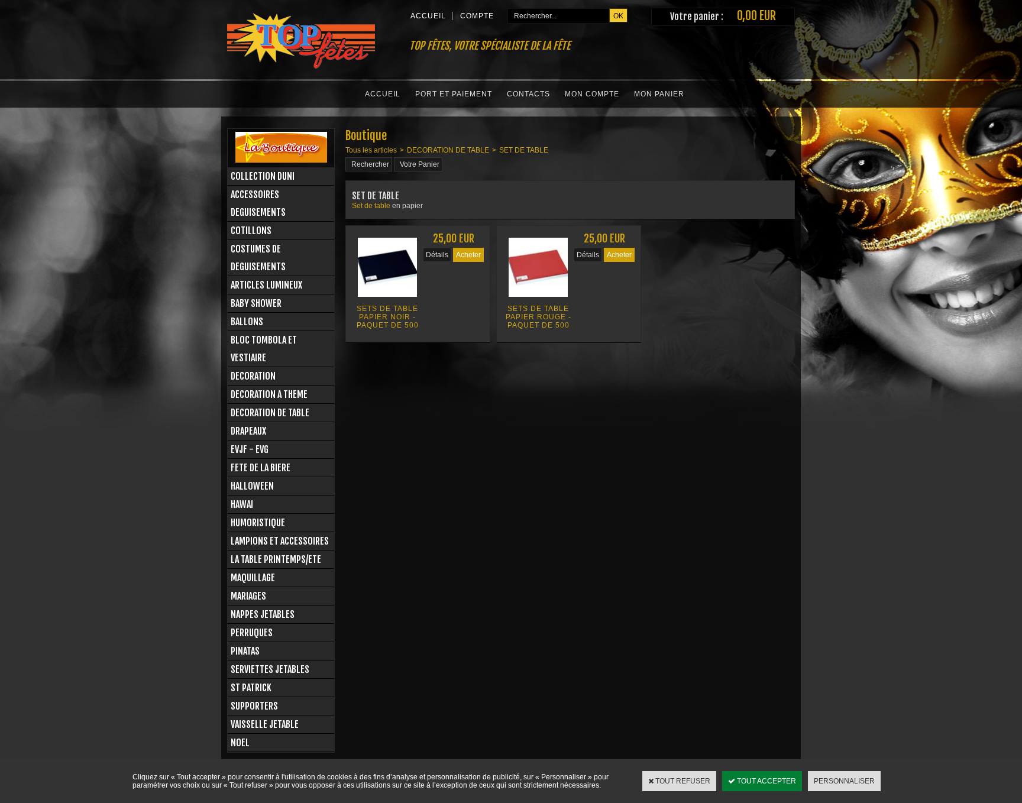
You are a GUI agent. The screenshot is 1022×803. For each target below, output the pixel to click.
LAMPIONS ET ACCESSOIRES (280, 541)
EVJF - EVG (250, 449)
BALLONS (247, 322)
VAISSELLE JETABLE (265, 724)
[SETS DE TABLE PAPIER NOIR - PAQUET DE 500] (387, 300)
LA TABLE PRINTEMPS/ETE (276, 559)
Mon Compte (592, 94)
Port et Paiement (453, 94)
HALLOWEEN (252, 486)
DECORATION (253, 376)
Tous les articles (371, 150)
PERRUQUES (252, 633)
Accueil (382, 94)
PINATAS (245, 651)
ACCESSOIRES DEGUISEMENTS (258, 203)
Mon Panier (659, 94)
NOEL (240, 743)
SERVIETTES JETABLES (270, 669)
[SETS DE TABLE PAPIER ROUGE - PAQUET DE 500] (538, 300)
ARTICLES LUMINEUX (266, 285)
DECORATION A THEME (269, 394)
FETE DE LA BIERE (260, 468)
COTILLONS (251, 231)
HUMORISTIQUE (258, 523)
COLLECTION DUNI (263, 176)
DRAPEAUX (248, 431)
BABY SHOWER (256, 303)
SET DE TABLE (523, 150)
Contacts (528, 94)
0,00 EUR (756, 15)
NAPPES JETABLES (263, 614)
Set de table (372, 206)
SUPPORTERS (254, 706)
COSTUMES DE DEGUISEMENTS (258, 258)
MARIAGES (248, 596)
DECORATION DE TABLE (270, 413)
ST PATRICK (251, 688)
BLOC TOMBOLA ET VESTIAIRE (264, 349)
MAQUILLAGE (253, 578)
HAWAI (242, 504)
